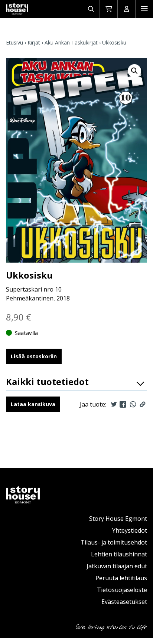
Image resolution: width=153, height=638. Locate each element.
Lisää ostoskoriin (34, 356)
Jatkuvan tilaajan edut (117, 566)
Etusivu (14, 42)
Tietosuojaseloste (122, 590)
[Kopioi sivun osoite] (142, 404)
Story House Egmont (118, 518)
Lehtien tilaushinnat (119, 554)
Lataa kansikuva (33, 404)
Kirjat (33, 42)
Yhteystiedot (129, 530)
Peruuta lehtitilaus (121, 578)
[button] (134, 71)
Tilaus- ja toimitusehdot (114, 542)
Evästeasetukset (124, 602)
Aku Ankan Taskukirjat (71, 42)
